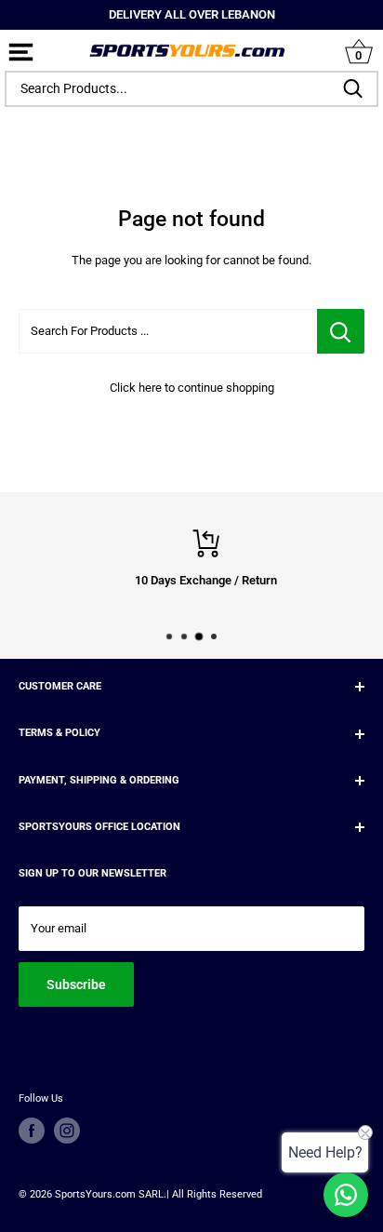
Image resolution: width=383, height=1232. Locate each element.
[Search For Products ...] (340, 331)
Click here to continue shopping (192, 388)
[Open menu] (21, 53)
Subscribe (76, 984)
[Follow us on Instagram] (67, 1131)
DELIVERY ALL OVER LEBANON (192, 14)
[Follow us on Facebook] (32, 1131)
